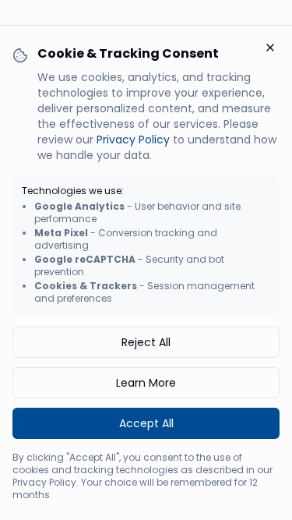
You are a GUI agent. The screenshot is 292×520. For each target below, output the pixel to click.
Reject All (146, 342)
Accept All (146, 423)
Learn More (146, 383)
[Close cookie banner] (270, 47)
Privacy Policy (133, 139)
